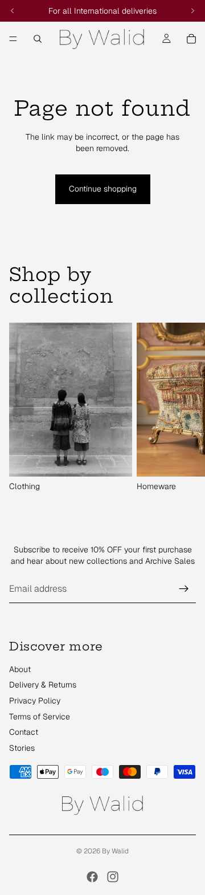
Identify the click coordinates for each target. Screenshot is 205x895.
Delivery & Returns (42, 685)
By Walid (115, 851)
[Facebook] (92, 877)
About (20, 669)
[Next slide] (183, 407)
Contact (23, 732)
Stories (22, 748)
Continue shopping (103, 189)
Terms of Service (39, 716)
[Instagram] (113, 877)
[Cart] (191, 38)
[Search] (37, 38)
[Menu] (13, 39)
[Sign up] (184, 589)
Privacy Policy (34, 700)
